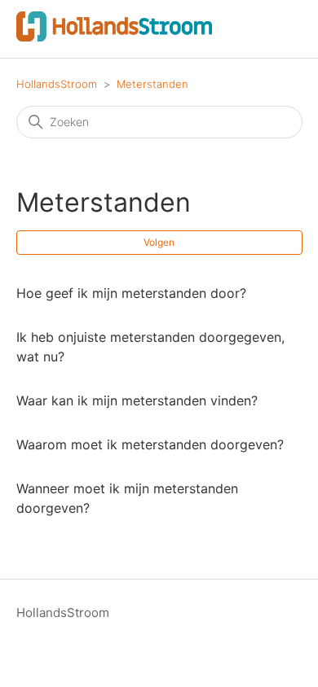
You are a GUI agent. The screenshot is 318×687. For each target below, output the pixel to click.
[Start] (114, 37)
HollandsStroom (56, 83)
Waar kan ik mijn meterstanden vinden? (137, 400)
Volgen (159, 242)
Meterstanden (152, 83)
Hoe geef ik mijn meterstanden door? (131, 293)
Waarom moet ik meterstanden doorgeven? (150, 444)
